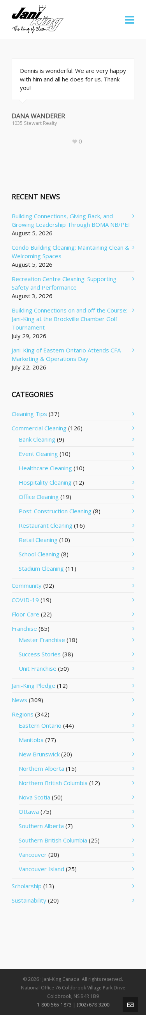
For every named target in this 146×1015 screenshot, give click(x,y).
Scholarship (27, 886)
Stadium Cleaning (41, 568)
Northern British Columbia (53, 783)
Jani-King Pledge (33, 685)
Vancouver (33, 854)
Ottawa (29, 811)
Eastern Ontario (40, 725)
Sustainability (29, 900)
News (19, 700)
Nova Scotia (34, 797)
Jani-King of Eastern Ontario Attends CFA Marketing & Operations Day (66, 354)
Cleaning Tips (29, 414)
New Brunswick (39, 754)
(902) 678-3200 (93, 1004)
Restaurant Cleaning (45, 525)
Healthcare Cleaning (45, 468)
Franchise (24, 628)
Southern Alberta (41, 826)
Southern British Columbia (53, 840)
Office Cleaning (39, 497)
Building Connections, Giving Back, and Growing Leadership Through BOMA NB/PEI (71, 220)
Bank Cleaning (37, 439)
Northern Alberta (41, 768)
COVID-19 (25, 600)
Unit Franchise (37, 668)
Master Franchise (42, 640)
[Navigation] (129, 19)
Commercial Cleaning (39, 428)
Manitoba (31, 740)
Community (27, 585)
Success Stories (40, 654)
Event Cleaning (38, 453)
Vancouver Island (41, 869)
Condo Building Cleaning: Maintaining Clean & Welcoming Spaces (70, 251)
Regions (22, 714)
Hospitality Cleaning (45, 482)
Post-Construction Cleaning (55, 511)
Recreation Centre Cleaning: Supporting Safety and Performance (64, 283)
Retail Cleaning (38, 540)
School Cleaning (39, 554)
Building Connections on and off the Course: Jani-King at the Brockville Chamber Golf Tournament (69, 318)
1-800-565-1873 (54, 1004)
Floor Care (25, 614)
